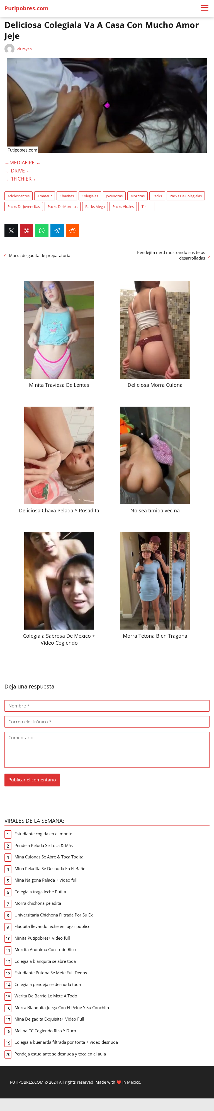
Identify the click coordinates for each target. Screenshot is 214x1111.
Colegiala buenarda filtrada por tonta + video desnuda (66, 1042)
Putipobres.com (26, 8)
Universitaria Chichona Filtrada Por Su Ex (53, 915)
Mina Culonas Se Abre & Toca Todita (48, 857)
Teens (146, 206)
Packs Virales (123, 206)
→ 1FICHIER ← (21, 178)
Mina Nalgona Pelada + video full (45, 880)
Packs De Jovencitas (24, 206)
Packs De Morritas (62, 206)
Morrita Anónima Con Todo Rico (45, 949)
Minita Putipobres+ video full (42, 938)
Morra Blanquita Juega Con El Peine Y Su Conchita (61, 1007)
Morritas (137, 195)
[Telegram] (57, 230)
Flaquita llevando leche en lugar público (52, 926)
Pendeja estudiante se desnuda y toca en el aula (60, 1054)
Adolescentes (19, 195)
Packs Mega (95, 206)
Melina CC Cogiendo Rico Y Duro (45, 1030)
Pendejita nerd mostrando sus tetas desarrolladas (171, 255)
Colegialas (90, 195)
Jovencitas (114, 195)
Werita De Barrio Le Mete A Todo (45, 996)
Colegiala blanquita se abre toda (45, 961)
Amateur (44, 195)
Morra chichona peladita (37, 903)
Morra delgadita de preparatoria (39, 255)
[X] (11, 230)
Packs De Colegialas (186, 195)
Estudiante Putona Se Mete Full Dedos (50, 972)
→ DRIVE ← (17, 170)
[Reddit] (72, 230)
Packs (157, 195)
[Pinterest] (26, 230)
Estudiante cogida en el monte (43, 833)
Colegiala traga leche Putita (40, 891)
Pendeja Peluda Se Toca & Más (43, 845)
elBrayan (24, 48)
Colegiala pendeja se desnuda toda (47, 984)
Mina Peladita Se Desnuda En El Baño (50, 868)
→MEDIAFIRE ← (22, 162)
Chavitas (67, 195)
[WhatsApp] (41, 230)
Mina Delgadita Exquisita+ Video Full (49, 1019)
